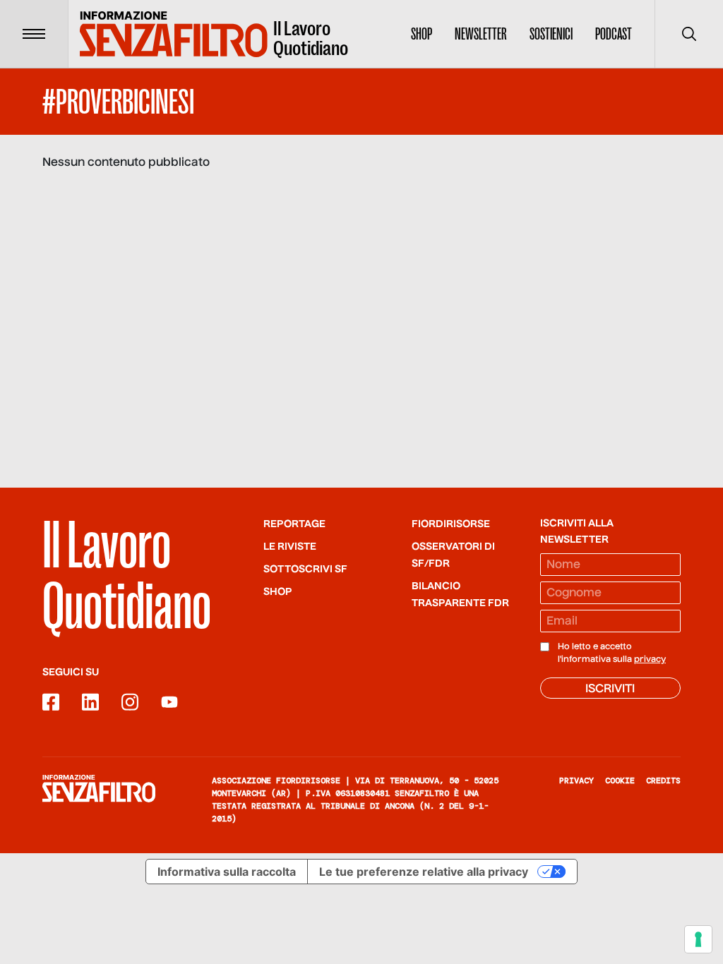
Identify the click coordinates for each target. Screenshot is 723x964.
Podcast (613, 34)
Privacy (576, 780)
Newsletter (481, 34)
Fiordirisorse (451, 524)
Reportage (294, 524)
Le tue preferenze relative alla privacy (423, 871)
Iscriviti (610, 689)
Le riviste (289, 547)
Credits (663, 780)
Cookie (620, 780)
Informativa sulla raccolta (226, 871)
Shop (421, 34)
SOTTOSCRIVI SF (305, 569)
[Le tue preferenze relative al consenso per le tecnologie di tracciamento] (698, 939)
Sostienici (551, 34)
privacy (650, 660)
